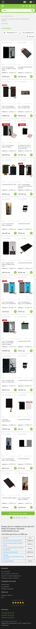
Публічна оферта (6, 595)
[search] (32, 10)
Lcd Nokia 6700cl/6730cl (6, 420)
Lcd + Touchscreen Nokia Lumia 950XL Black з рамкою (8, 343)
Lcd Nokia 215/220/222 (25, 263)
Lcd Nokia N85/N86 (8, 561)
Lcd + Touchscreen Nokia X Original (12, 540)
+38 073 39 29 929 (7, 617)
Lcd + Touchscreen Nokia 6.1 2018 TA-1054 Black (9, 69)
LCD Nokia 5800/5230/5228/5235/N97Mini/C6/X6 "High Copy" (13, 556)
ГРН (25, 2)
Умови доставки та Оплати (10, 578)
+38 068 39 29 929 (7, 613)
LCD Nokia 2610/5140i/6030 (10, 552)
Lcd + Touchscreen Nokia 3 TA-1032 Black (25, 303)
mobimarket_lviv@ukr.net (9, 621)
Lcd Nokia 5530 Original (9, 498)
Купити (15, 76)
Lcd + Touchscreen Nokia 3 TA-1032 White (9, 303)
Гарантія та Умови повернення (11, 576)
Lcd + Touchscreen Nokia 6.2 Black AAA (8, 381)
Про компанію (5, 571)
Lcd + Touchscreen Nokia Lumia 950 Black (8, 107)
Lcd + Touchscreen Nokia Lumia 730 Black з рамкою (25, 186)
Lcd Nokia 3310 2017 (24, 419)
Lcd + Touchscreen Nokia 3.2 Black (8, 146)
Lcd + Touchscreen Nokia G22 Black (8, 224)
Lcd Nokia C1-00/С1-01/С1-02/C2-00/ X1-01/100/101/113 (24, 147)
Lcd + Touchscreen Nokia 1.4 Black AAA (24, 107)
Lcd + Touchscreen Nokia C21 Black (24, 498)
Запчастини (5, 584)
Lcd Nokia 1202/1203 (24, 341)
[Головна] (2, 16)
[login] (26, 6)
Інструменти (5, 586)
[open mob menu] (33, 6)
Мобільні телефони (7, 589)
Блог (2, 597)
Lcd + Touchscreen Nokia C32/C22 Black (8, 459)
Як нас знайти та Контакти (10, 573)
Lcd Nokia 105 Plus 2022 (25, 380)
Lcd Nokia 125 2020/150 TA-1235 (25, 68)
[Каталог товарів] (2, 6)
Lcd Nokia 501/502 (23, 458)
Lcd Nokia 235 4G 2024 (9, 184)
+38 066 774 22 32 (7, 615)
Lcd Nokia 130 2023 (24, 223)
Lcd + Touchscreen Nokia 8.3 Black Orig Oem (8, 264)
